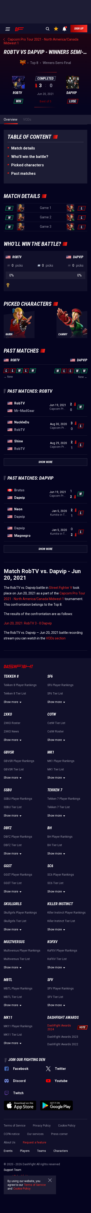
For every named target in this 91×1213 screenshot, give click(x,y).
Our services (35, 1134)
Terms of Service (14, 1125)
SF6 (50, 676)
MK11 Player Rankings (18, 1026)
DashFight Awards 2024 (59, 1027)
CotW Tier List (56, 723)
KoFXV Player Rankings (62, 950)
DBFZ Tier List (13, 845)
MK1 (50, 752)
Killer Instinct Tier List (61, 921)
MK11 (8, 1017)
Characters (60, 1151)
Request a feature (34, 1142)
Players (25, 1151)
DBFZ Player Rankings (18, 836)
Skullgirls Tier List (15, 921)
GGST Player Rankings (18, 874)
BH (49, 828)
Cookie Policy (66, 1125)
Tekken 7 (54, 790)
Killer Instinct (60, 904)
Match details (23, 148)
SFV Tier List (55, 997)
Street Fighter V (60, 588)
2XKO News (11, 731)
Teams (41, 1151)
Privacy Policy (42, 1125)
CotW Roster (55, 731)
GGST (8, 866)
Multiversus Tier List (17, 959)
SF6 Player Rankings (60, 685)
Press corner (59, 1134)
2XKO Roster (12, 723)
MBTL (8, 980)
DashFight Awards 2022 (62, 1044)
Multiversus (14, 942)
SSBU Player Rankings (18, 798)
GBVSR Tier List (14, 769)
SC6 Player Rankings (60, 874)
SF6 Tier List (55, 693)
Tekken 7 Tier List (58, 807)
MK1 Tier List (55, 769)
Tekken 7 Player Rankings (63, 798)
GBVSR (9, 752)
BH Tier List (54, 845)
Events (8, 1151)
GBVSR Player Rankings (19, 761)
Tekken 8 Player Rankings (20, 685)
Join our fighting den (26, 1059)
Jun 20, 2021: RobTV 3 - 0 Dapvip (28, 623)
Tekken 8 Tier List (15, 693)
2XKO (8, 714)
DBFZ (7, 828)
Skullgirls (12, 904)
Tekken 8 (11, 676)
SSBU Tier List (13, 807)
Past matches (23, 173)
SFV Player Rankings (60, 988)
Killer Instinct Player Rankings (66, 912)
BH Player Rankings (60, 836)
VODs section (56, 638)
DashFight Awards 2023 (62, 1036)
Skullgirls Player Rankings (20, 912)
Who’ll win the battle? (29, 156)
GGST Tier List (13, 883)
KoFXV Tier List (57, 959)
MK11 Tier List (13, 1034)
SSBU (8, 790)
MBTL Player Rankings (18, 988)
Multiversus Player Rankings (22, 950)
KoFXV (52, 942)
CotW (51, 714)
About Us (9, 1142)
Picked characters (27, 165)
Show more (11, 702)
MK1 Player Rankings (60, 761)
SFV (50, 980)
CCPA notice (12, 1134)
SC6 (50, 866)
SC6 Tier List (55, 883)
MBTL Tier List (13, 997)
